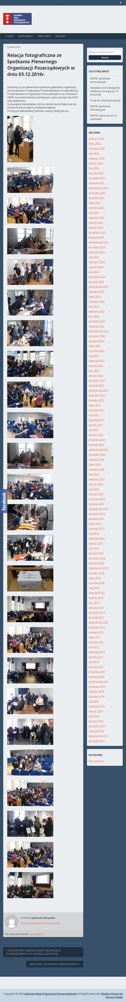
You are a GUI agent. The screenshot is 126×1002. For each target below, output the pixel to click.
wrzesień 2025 (97, 193)
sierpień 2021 (96, 400)
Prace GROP (44, 36)
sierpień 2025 (96, 197)
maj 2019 (94, 533)
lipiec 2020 (95, 464)
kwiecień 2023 (97, 311)
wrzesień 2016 (97, 686)
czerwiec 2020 (96, 469)
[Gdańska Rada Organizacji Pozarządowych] (17, 22)
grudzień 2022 (97, 321)
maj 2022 (94, 355)
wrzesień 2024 (97, 247)
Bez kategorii (36, 934)
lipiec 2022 (95, 346)
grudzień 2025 (97, 178)
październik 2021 (98, 390)
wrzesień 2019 (97, 513)
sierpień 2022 (96, 341)
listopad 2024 (96, 237)
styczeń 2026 (96, 173)
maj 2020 (94, 474)
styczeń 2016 (96, 721)
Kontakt (60, 36)
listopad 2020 (96, 444)
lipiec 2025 (95, 202)
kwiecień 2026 (97, 158)
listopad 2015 (96, 731)
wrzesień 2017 (97, 627)
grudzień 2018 (97, 558)
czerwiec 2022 (96, 351)
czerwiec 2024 (96, 252)
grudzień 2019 (97, 499)
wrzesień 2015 (97, 741)
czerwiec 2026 (96, 148)
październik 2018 (98, 568)
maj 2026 (94, 153)
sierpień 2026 (96, 138)
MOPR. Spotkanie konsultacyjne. (100, 80)
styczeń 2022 (96, 375)
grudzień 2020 (97, 439)
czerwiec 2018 (96, 583)
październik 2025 (98, 188)
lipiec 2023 (95, 296)
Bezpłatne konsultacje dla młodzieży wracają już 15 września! (105, 91)
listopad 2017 (96, 617)
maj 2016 (94, 701)
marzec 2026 (96, 163)
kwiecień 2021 (97, 420)
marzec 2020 (96, 484)
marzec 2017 (96, 657)
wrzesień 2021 (97, 395)
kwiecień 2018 (97, 592)
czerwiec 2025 (96, 207)
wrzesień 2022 (97, 336)
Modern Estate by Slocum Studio (112, 995)
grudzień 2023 (97, 276)
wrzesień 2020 (97, 454)
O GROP (10, 36)
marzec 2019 (96, 543)
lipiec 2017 (95, 637)
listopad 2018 (96, 563)
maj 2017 (94, 647)
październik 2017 (98, 622)
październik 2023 (98, 286)
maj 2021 (94, 415)
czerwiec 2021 (96, 410)
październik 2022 (98, 331)
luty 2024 (94, 272)
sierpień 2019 (96, 518)
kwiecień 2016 (97, 706)
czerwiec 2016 (96, 696)
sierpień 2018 (96, 573)
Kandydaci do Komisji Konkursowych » (54, 964)
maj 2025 (94, 212)
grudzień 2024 (97, 232)
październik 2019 (98, 508)
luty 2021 (94, 430)
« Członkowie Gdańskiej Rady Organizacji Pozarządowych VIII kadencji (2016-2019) (33, 952)
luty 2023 (94, 316)
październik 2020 (98, 449)
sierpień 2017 (96, 632)
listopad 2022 (96, 326)
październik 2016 (98, 681)
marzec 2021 (96, 425)
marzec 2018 (96, 597)
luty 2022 (94, 370)
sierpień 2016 (96, 691)
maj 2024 (94, 257)
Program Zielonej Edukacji (105, 100)
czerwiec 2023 (96, 301)
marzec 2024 (96, 267)
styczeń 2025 (96, 227)
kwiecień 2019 (97, 538)
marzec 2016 (96, 711)
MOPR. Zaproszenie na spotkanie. (103, 117)
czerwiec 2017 (96, 642)
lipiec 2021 (95, 405)
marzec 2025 (96, 222)
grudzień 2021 (97, 380)
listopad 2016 (96, 676)
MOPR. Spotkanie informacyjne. (100, 108)
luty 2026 (94, 168)
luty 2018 (94, 602)
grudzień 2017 (97, 612)
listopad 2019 (96, 504)
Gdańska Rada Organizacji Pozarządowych (50, 994)
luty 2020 (94, 489)
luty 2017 (94, 662)
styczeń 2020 (96, 494)
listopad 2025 (96, 183)
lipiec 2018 (95, 578)
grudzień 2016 (97, 671)
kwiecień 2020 (97, 479)
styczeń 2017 (96, 666)
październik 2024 (98, 242)
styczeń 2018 (96, 607)
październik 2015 (98, 736)
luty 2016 (94, 716)
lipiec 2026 (95, 143)
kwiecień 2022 (97, 360)
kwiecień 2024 (97, 262)
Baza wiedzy (25, 36)
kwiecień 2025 (97, 217)
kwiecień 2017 (97, 652)
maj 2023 (94, 306)
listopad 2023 (96, 281)
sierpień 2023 (96, 291)
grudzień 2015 (97, 726)
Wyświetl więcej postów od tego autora (40, 922)
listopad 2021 (96, 385)
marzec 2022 (96, 365)
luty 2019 (94, 548)
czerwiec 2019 (96, 528)
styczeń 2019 (96, 553)
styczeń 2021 (96, 434)
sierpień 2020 (96, 459)
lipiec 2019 (95, 523)
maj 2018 (94, 587)
